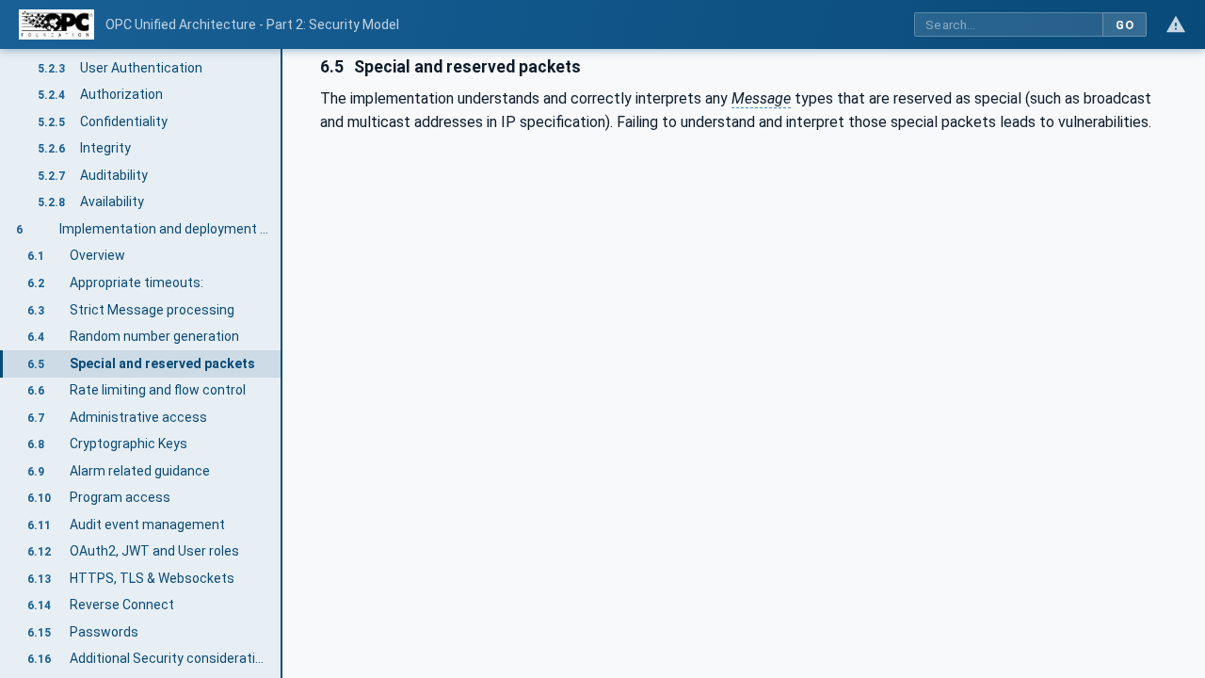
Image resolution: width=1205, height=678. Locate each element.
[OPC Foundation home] (56, 24)
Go (1124, 25)
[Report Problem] (1175, 24)
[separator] (282, 363)
